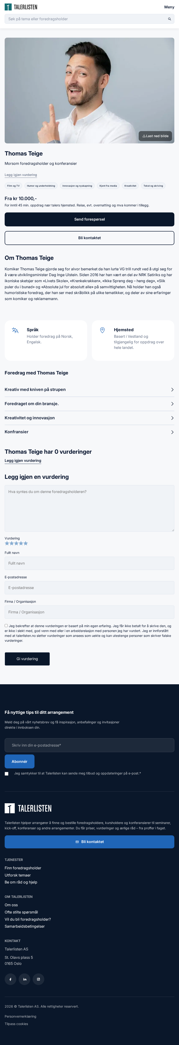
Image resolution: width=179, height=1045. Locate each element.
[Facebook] (10, 979)
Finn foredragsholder (23, 868)
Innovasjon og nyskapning (77, 185)
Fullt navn (12, 553)
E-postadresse (16, 577)
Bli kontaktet (89, 237)
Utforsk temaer (18, 875)
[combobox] (89, 18)
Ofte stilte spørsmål (21, 912)
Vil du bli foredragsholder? (28, 919)
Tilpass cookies (16, 1024)
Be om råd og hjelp (21, 882)
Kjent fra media (108, 185)
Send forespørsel (89, 219)
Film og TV (13, 185)
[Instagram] (38, 979)
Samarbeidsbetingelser (25, 926)
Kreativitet (130, 185)
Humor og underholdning (41, 185)
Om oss (11, 905)
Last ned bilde (157, 136)
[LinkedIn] (24, 979)
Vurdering (12, 538)
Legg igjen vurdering (21, 175)
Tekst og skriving (153, 185)
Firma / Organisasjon (20, 601)
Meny (169, 7)
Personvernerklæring (20, 1016)
